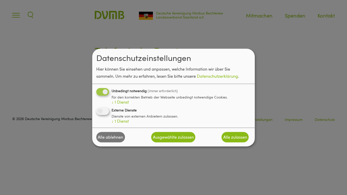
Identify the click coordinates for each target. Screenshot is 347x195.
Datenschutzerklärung (217, 76)
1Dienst (120, 102)
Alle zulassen (235, 137)
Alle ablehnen (110, 137)
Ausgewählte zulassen (173, 137)
